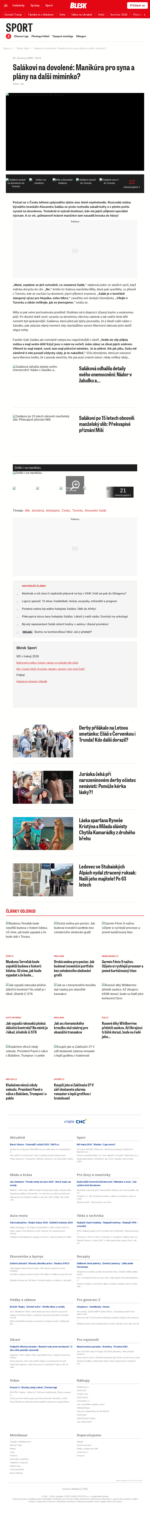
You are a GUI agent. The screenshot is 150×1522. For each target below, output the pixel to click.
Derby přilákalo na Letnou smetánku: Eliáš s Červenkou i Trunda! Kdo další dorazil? (107, 733)
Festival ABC (121, 1346)
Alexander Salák (95, 510)
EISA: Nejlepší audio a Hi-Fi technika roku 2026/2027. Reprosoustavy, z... (108, 1232)
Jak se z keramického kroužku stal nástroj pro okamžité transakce (71, 1028)
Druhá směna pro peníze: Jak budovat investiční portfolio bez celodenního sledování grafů (74, 968)
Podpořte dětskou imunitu (23, 1346)
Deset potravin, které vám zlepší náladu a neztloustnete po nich (38, 1361)
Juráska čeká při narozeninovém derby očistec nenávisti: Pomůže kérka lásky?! (107, 782)
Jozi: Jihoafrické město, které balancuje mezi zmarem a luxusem (38, 1312)
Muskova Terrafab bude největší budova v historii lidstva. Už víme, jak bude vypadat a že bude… (23, 968)
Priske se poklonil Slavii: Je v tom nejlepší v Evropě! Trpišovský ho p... (108, 1155)
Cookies (31, 1501)
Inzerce (66, 1489)
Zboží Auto (81, 1415)
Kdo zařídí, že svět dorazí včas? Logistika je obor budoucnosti (37, 1155)
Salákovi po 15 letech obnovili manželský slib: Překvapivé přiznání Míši (106, 423)
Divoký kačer (33, 1307)
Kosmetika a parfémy (19, 1459)
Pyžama (13, 1455)
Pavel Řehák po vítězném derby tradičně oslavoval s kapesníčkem (39, 1402)
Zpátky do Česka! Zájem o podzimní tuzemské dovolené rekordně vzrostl (39, 1316)
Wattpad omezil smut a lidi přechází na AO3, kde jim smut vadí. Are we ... (108, 1325)
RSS (85, 1489)
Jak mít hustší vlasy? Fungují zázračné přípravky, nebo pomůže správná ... (105, 1352)
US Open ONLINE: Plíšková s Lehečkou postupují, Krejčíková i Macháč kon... (105, 1150)
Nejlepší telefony (112, 1222)
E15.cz (105, 1017)
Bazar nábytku (16, 1473)
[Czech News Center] (81, 1121)
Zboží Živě (81, 1390)
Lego (12, 1452)
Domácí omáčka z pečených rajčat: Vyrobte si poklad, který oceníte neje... (107, 1285)
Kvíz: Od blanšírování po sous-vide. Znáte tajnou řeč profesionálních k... (107, 1279)
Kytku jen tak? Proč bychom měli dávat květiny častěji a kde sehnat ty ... (108, 1319)
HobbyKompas (83, 1408)
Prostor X (15, 1387)
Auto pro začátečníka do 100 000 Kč (93, 1411)
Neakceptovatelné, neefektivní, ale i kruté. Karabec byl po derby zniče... (105, 1160)
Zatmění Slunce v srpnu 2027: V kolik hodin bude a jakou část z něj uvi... (106, 1241)
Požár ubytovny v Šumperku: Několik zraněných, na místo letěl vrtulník (41, 1159)
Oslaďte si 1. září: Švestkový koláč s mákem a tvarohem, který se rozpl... (106, 1197)
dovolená (38, 510)
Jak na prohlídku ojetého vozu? (91, 1404)
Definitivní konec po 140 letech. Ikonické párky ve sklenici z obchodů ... (41, 1280)
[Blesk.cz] (78, 5)
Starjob (80, 1442)
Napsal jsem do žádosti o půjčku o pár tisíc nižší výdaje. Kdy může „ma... (39, 1198)
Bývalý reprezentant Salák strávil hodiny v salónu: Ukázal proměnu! (65, 624)
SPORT (19, 27)
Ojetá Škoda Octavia (86, 1418)
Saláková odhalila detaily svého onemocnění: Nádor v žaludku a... (105, 374)
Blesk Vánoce (17, 1144)
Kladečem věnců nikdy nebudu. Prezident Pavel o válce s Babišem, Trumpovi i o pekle (26, 1091)
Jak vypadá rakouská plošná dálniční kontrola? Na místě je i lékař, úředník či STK (27, 1028)
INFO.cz (55, 1144)
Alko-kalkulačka (18, 1222)
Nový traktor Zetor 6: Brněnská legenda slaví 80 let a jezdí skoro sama (108, 1357)
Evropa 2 (81, 1455)
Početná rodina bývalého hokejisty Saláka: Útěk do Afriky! (59, 609)
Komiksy (107, 1346)
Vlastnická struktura (66, 1501)
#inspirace (82, 1307)
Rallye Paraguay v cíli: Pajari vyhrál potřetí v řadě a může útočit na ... (40, 1227)
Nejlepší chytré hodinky (89, 1222)
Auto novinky (13, 1017)
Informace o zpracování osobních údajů (119, 1499)
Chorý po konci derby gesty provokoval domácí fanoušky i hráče (39, 1398)
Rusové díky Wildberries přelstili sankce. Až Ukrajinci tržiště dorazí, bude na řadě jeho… (122, 1030)
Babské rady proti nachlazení (54, 1346)
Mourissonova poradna (89, 1346)
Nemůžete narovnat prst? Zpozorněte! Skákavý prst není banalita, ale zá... (108, 1191)
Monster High (16, 1445)
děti (27, 510)
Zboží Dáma (82, 1397)
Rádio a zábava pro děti (87, 1449)
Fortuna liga (50, 1387)
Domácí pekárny (111, 1263)
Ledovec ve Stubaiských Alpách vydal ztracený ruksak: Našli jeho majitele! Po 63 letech (107, 875)
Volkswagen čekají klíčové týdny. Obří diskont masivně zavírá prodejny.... (37, 1269)
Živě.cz (10, 956)
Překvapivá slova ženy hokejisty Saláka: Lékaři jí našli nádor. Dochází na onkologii (75, 616)
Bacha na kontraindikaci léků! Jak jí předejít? (63, 632)
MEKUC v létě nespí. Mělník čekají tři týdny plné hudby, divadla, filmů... (41, 1190)
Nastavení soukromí (46, 1501)
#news (106, 1307)
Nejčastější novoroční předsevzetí (95, 1182)
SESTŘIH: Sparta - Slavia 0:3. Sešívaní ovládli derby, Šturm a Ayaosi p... (40, 1393)
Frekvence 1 (82, 1452)
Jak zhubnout (17, 1182)
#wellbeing (95, 1307)
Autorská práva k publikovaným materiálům (32, 1499)
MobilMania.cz (110, 956)
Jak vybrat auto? (84, 1422)
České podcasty (84, 1445)
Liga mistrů (109, 1144)
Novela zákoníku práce (40, 1263)
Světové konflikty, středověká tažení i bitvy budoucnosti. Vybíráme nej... (106, 1362)
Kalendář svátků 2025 (38, 1144)
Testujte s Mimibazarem (20, 1442)
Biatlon (97, 1144)
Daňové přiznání (18, 1263)
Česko (66, 510)
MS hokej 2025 (85, 1144)
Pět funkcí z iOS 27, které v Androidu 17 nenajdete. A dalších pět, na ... (108, 1237)
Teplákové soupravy (19, 1462)
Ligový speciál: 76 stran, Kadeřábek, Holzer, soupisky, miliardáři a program (69, 601)
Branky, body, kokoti (32, 1387)
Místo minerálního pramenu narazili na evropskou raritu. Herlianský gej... (39, 1322)
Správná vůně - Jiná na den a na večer (94, 1202)
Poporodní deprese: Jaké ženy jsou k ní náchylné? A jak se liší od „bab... (39, 1365)
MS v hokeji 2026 (27, 656)
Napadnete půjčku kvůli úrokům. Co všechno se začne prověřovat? (40, 1193)
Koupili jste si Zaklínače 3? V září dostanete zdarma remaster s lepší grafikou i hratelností (74, 1091)
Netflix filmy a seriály (53, 1307)
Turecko (77, 510)
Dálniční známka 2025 (61, 1222)
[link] (18, 5)
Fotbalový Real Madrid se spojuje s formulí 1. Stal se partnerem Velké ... (40, 1238)
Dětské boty (15, 1466)
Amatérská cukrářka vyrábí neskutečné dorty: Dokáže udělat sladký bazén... (107, 1273)
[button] (13, 15)
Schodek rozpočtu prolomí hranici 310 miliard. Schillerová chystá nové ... (41, 1275)
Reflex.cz (11, 1079)
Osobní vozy (82, 1394)
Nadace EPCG (61, 1263)
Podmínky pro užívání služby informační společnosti (76, 1499)
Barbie (13, 1449)
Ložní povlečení (17, 1469)
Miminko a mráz (122, 1182)
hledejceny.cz (83, 1387)
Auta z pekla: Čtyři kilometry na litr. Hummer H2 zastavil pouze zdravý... (37, 1232)
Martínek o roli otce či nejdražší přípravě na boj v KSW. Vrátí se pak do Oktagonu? (74, 593)
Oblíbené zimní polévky (89, 1263)
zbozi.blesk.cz (83, 1401)
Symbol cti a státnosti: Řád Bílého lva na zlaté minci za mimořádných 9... (40, 1150)
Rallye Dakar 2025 (38, 1222)
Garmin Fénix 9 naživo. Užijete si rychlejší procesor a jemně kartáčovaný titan (122, 966)
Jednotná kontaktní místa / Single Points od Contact (99, 1501)
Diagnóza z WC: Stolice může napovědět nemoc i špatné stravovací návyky (40, 1356)
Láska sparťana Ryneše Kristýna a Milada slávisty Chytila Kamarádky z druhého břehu (107, 829)
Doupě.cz (59, 1079)
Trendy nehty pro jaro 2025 (39, 1182)
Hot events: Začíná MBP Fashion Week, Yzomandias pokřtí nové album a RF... (106, 1313)
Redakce (76, 1489)
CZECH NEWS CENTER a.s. (77, 1496)
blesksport (52, 510)
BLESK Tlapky (17, 1307)
